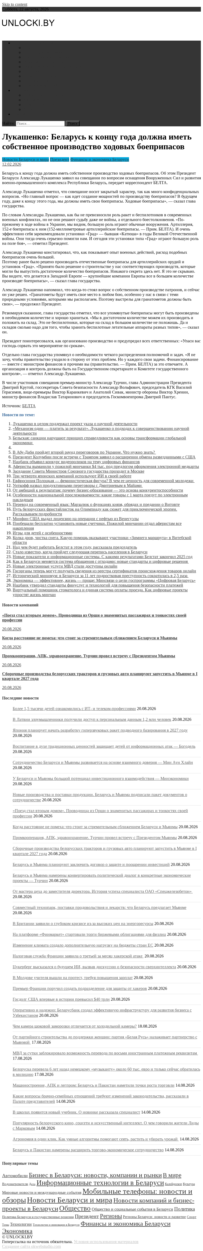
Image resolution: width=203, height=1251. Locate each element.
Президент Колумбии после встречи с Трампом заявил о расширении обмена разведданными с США (104, 457)
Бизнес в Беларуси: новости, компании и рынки (95, 1174)
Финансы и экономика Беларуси (99, 159)
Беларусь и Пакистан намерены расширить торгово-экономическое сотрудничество (88, 1150)
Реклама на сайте (28, 114)
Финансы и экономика (43, 52)
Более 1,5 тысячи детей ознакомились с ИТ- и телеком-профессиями (74, 708)
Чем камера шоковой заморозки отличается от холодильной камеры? (75, 1026)
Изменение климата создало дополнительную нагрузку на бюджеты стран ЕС (83, 945)
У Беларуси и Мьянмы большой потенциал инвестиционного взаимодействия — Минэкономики (101, 778)
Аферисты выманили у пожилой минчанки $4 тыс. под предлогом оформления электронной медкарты (106, 466)
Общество (75, 1208)
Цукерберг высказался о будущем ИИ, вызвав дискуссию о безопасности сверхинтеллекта (94, 967)
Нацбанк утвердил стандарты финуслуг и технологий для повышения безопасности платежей (98, 585)
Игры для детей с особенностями (42, 533)
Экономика (17, 1230)
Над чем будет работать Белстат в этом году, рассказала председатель (75, 547)
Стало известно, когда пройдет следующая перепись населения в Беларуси (80, 552)
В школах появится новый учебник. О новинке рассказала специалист (76, 1112)
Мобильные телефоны (43, 95)
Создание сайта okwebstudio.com (31, 1246)
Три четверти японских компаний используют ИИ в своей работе (72, 476)
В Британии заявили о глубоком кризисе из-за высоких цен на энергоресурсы (83, 923)
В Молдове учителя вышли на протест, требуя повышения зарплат (73, 977)
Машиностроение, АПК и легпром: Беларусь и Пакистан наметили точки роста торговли (93, 1085)
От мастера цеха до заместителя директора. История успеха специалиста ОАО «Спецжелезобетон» (103, 891)
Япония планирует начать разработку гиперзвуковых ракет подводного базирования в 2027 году (100, 730)
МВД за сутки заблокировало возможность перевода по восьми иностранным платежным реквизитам (105, 1053)
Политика (32, 71)
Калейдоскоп (173, 1184)
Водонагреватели (39, 104)
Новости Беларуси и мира (36, 43)
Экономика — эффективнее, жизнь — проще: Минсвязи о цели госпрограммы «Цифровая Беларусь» (104, 580)
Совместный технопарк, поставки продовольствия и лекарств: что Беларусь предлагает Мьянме (99, 907)
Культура (189, 1184)
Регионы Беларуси (40, 76)
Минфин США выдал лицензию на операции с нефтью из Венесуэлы (76, 518)
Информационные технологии (51, 62)
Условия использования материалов (106, 1241)
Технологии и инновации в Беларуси (56, 1224)
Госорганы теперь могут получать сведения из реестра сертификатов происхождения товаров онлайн (104, 571)
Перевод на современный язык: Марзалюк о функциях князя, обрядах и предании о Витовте (96, 504)
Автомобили (34, 100)
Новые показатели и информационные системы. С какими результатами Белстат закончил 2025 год (102, 556)
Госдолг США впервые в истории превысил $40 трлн (61, 999)
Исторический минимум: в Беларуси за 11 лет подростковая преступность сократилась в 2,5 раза (100, 575)
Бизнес (29, 47)
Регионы (111, 1215)
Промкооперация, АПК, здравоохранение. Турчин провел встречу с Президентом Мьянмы (88, 656)
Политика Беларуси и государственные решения (38, 1217)
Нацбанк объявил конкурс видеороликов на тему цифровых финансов (76, 461)
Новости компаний (40, 85)
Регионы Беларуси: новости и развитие (154, 1217)
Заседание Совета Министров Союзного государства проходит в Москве (78, 471)
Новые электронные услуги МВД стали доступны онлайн (65, 566)
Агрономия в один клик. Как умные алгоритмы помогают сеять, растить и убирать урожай (96, 1139)
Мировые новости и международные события (41, 1192)
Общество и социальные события (53, 66)
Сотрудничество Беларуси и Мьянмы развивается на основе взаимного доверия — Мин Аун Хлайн (103, 762)
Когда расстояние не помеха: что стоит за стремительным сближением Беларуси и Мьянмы (89, 638)
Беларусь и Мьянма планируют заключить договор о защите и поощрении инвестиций (91, 864)
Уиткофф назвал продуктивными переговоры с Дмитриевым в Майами (78, 485)
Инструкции (24, 90)
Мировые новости (39, 81)
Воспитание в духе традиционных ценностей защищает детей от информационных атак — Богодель (104, 746)
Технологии (21, 1224)
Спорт (191, 1217)
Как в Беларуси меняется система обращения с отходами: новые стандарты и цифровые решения (101, 561)
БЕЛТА (29, 406)
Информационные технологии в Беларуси (100, 1183)
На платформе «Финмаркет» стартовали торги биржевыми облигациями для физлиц (89, 934)
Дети (27, 109)
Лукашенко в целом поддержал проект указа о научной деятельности (75, 423)
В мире (172, 1175)
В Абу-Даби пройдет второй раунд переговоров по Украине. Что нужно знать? (84, 452)
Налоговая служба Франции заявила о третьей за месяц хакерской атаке (78, 956)
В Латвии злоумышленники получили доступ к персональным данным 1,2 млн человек (92, 719)
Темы (5, 1224)
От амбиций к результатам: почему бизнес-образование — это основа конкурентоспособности (98, 490)
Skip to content (14, 4)
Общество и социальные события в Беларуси (132, 1209)
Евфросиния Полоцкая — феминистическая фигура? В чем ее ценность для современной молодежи (104, 480)
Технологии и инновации (46, 57)
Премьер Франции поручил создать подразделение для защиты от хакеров (80, 988)
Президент (59, 159)
